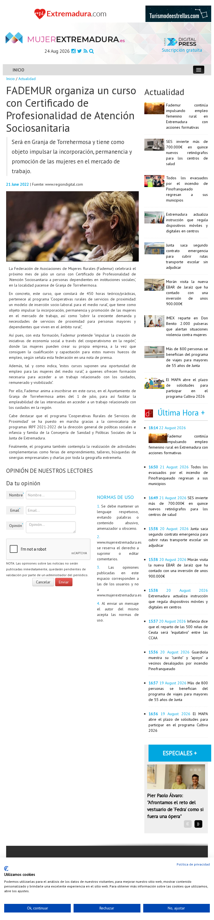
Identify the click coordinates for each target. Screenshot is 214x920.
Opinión (16, 525)
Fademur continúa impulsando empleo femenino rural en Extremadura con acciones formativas (187, 116)
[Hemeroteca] (91, 51)
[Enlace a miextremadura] (71, 13)
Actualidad (27, 78)
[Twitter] (79, 51)
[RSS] (85, 51)
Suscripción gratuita (182, 50)
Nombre (16, 495)
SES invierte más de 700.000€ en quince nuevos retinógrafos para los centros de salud (187, 152)
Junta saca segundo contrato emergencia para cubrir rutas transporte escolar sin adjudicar (187, 256)
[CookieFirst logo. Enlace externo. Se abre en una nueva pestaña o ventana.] (6, 868)
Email (15, 510)
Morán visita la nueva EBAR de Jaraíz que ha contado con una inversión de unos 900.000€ (187, 292)
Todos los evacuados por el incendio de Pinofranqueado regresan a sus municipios (187, 189)
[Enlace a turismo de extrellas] (178, 13)
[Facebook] (73, 51)
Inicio (10, 78)
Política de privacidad (193, 864)
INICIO (18, 70)
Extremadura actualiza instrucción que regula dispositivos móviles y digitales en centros (178, 601)
